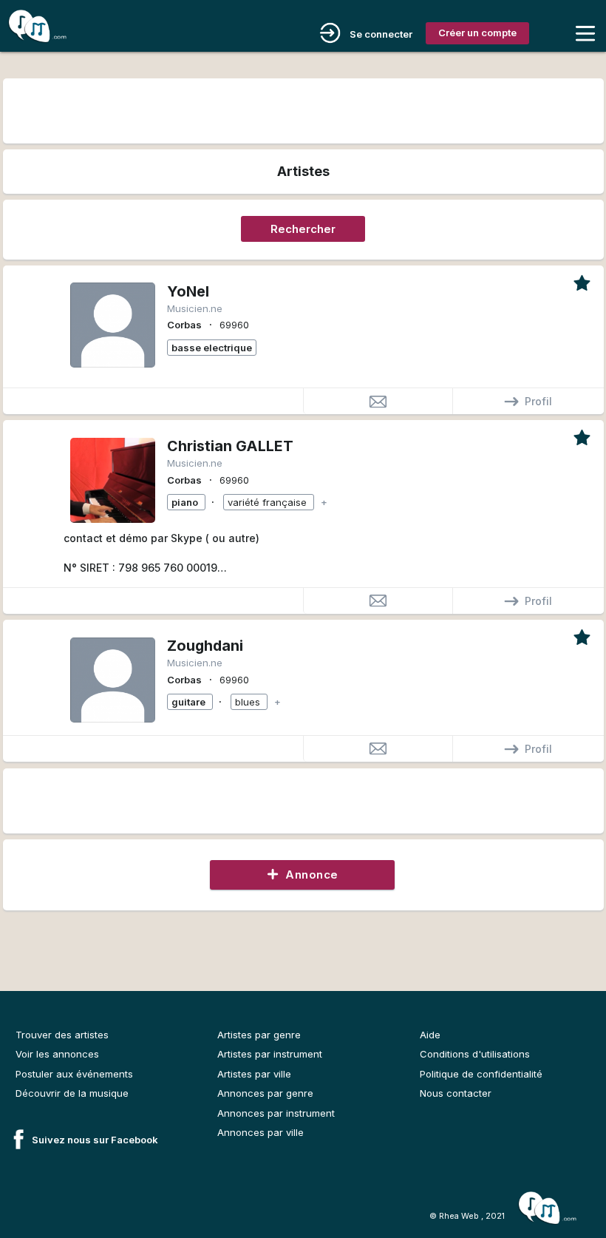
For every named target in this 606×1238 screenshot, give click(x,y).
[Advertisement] (302, 109)
